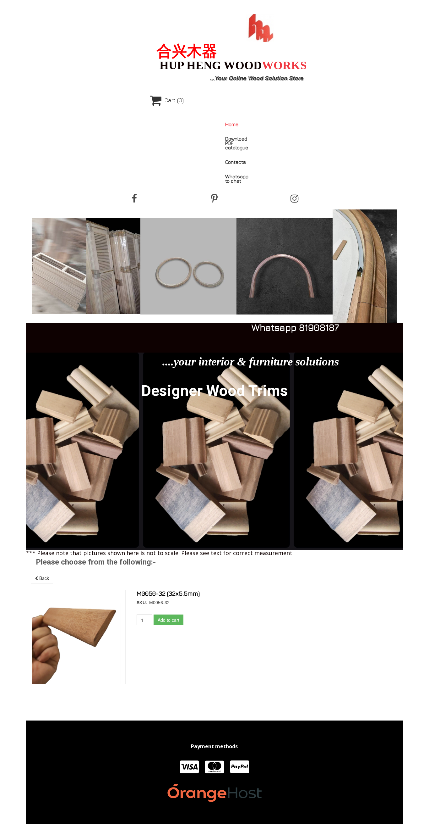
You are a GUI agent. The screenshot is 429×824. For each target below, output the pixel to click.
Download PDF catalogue (236, 143)
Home (231, 124)
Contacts (235, 162)
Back (43, 578)
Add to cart (168, 620)
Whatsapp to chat (236, 179)
